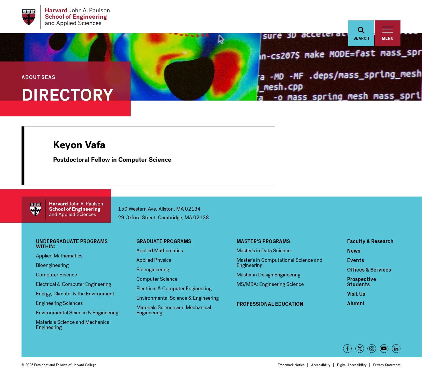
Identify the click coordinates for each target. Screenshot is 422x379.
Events (355, 260)
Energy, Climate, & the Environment (75, 293)
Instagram (371, 348)
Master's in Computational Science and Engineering (279, 262)
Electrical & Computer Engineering (73, 284)
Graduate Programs (163, 241)
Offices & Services (369, 269)
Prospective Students (361, 281)
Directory (67, 93)
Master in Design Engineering (268, 274)
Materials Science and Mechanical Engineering (73, 325)
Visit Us (356, 293)
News (353, 250)
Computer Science (56, 274)
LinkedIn (396, 348)
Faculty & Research (370, 241)
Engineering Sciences (59, 303)
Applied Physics (153, 260)
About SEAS (38, 76)
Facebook (347, 348)
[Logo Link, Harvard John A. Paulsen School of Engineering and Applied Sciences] (66, 17)
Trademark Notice (291, 365)
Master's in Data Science (264, 250)
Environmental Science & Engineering (77, 312)
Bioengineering (52, 265)
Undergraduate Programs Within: (72, 243)
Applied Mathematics (59, 255)
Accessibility (320, 365)
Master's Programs (263, 241)
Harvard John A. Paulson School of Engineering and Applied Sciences (66, 210)
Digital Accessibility (352, 365)
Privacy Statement (386, 365)
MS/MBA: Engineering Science (270, 284)
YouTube (384, 348)
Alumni (355, 303)
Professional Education (270, 303)
